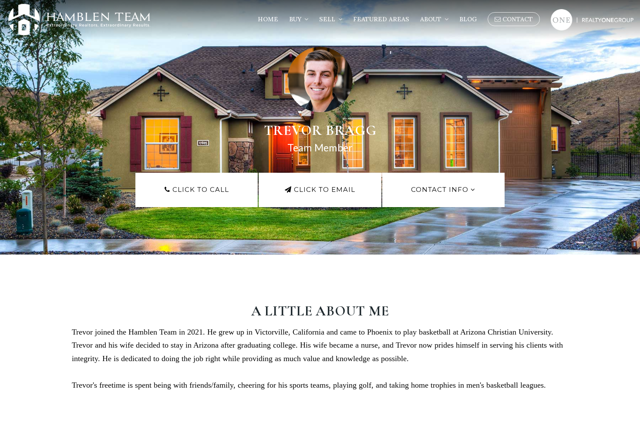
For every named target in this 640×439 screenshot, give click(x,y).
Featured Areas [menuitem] (381, 19)
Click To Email (323, 189)
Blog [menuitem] (468, 19)
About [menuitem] (431, 19)
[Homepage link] (79, 19)
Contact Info (441, 189)
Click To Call (199, 189)
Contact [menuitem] (517, 19)
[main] (320, 219)
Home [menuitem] (268, 19)
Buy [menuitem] (296, 19)
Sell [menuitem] (328, 19)
